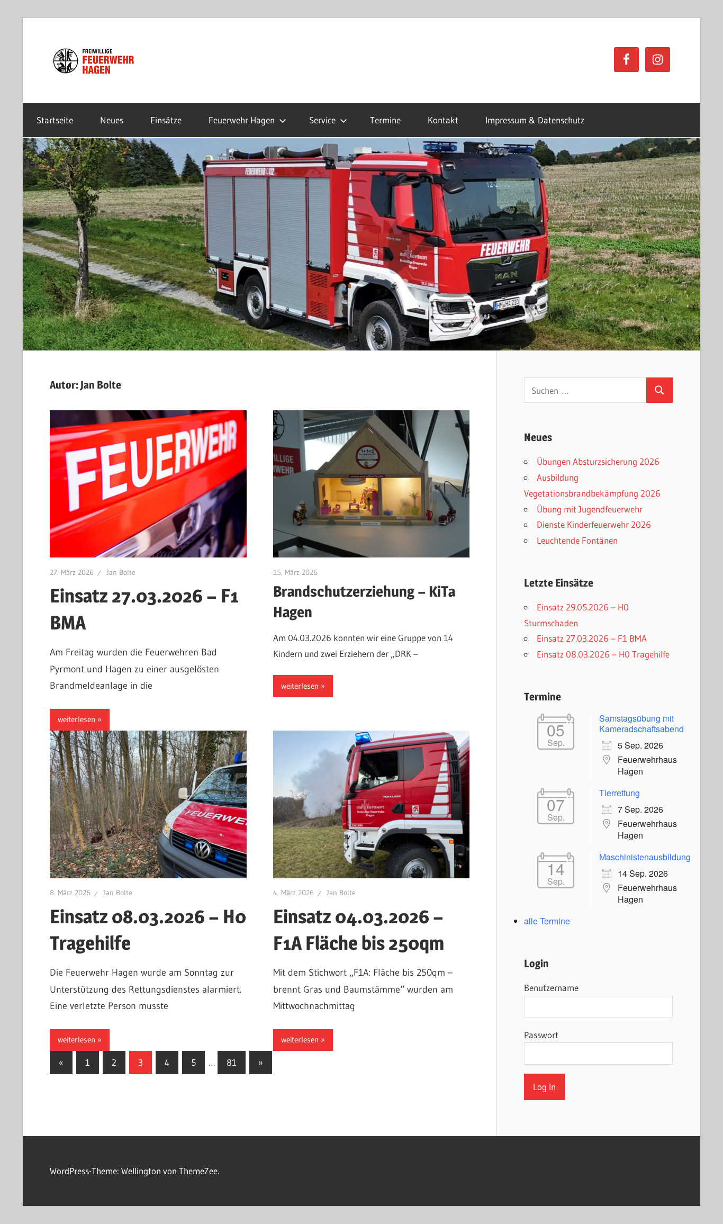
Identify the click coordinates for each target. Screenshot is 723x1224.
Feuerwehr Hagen (242, 119)
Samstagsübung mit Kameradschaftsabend (641, 723)
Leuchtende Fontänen (577, 540)
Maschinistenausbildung (645, 857)
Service (322, 119)
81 (232, 1062)
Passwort (541, 1034)
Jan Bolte (120, 572)
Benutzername (551, 987)
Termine (385, 119)
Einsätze (166, 119)
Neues (111, 119)
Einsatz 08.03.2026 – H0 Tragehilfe (603, 654)
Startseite (55, 119)
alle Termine (547, 921)
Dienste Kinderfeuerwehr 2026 (594, 524)
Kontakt (443, 119)
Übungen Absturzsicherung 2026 (598, 461)
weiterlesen (76, 719)
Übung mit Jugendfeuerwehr (590, 509)
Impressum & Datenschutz (534, 119)
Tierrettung (619, 793)
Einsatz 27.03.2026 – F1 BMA (592, 638)
